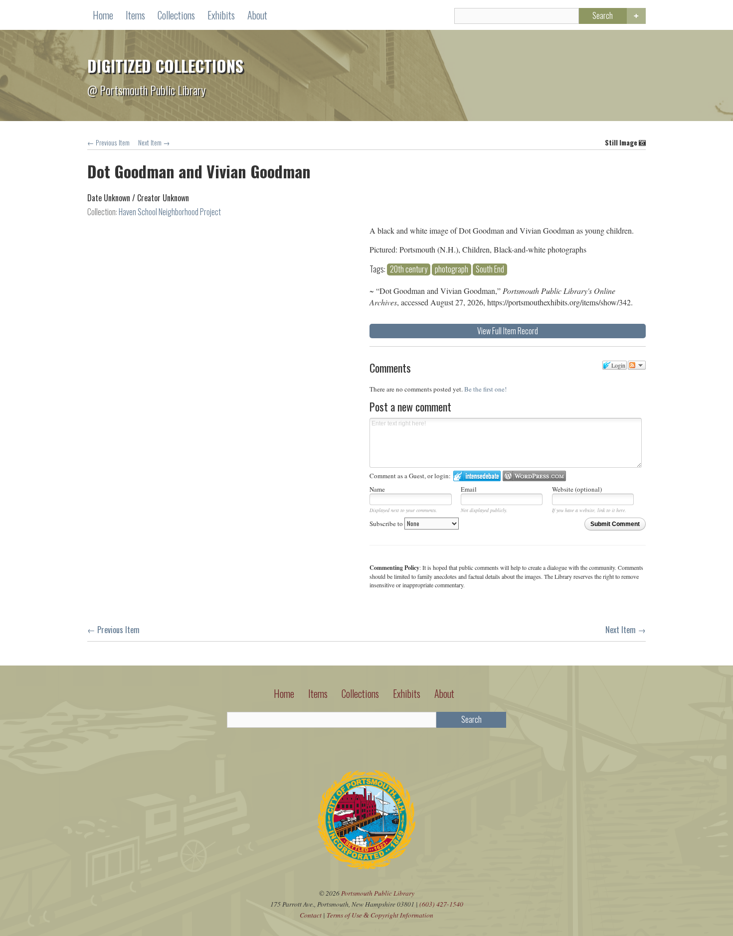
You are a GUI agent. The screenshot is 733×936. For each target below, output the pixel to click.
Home (103, 14)
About (257, 14)
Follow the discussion (637, 365)
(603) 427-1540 (441, 904)
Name (377, 489)
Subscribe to (386, 523)
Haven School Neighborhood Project (170, 212)
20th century (408, 269)
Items (135, 14)
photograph (451, 269)
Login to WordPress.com (534, 476)
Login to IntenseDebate (477, 476)
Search (602, 15)
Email (469, 489)
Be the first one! (485, 389)
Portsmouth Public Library (377, 893)
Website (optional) (577, 489)
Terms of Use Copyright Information (380, 915)
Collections (176, 14)
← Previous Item (108, 142)
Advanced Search (636, 16)
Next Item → (154, 142)
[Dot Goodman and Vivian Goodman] (221, 226)
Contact (311, 915)
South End (490, 269)
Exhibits (221, 14)
